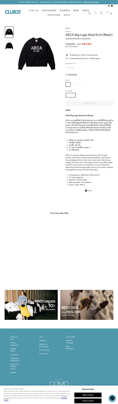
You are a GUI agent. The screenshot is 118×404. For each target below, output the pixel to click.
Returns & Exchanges (43, 345)
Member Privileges (70, 341)
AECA (68, 31)
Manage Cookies (88, 389)
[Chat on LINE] (112, 398)
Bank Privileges (70, 347)
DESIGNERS (49, 10)
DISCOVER (54, 15)
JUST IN (34, 10)
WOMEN (65, 10)
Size (67, 80)
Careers (13, 372)
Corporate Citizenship (14, 359)
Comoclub (14, 355)
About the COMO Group (14, 366)
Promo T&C (70, 337)
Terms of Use (13, 338)
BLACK (71, 95)
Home (67, 28)
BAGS (86, 10)
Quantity (70, 63)
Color (68, 91)
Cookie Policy (13, 350)
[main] (59, 395)
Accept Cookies (88, 401)
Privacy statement (14, 344)
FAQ (41, 337)
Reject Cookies (88, 395)
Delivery (42, 340)
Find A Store (44, 350)
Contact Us (43, 354)
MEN (76, 10)
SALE (67, 15)
